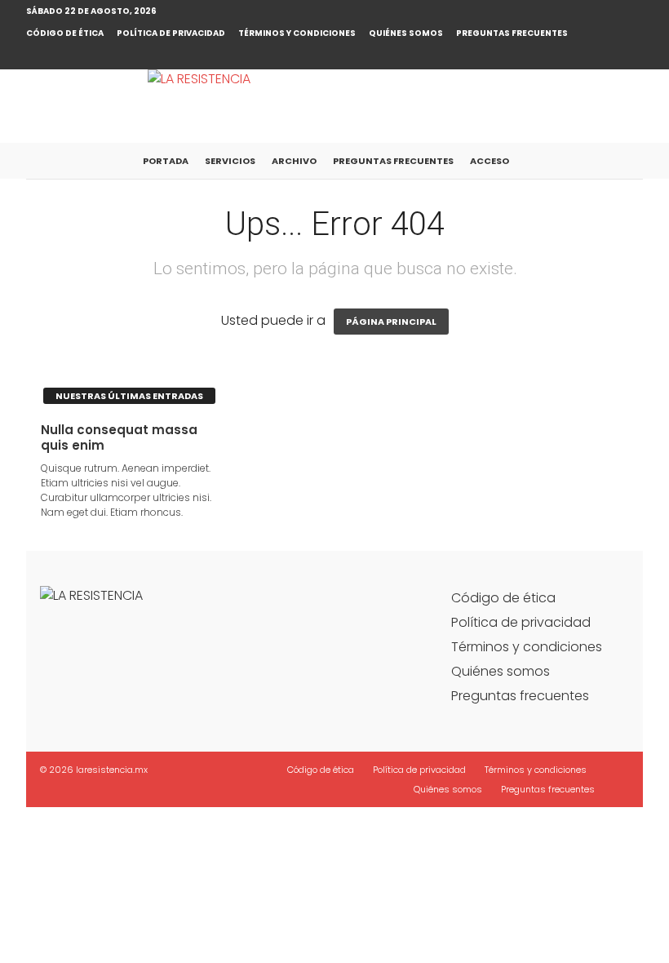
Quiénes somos (406, 33)
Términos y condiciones (297, 33)
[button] (618, 161)
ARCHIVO (294, 160)
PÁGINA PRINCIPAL (391, 321)
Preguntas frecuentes (512, 33)
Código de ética (65, 33)
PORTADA (165, 160)
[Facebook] (605, 57)
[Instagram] (630, 57)
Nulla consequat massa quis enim (119, 437)
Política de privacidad (171, 33)
